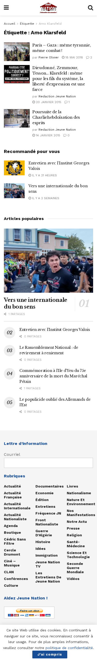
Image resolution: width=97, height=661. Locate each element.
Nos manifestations (81, 513)
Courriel (12, 454)
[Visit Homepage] (48, 8)
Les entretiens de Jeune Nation (48, 577)
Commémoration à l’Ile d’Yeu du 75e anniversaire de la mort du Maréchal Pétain (53, 376)
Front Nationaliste (46, 522)
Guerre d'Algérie (43, 533)
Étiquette (27, 23)
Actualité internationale (17, 506)
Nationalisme (79, 493)
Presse (73, 528)
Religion (74, 535)
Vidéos (73, 579)
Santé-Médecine (76, 544)
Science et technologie (78, 555)
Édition (42, 500)
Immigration (46, 555)
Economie (44, 493)
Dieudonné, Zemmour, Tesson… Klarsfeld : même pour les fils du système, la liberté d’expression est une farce (58, 78)
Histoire (42, 542)
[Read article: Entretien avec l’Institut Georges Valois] (14, 168)
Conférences (16, 579)
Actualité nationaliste (15, 517)
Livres (72, 486)
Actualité (12, 486)
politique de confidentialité (69, 648)
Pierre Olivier (49, 57)
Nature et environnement (81, 502)
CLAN (9, 572)
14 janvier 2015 (47, 135)
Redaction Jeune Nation (57, 96)
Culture (11, 585)
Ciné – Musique (12, 563)
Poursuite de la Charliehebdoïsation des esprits (56, 117)
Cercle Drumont (12, 552)
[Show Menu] (6, 8)
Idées (40, 548)
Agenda (11, 526)
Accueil (9, 23)
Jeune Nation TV (47, 564)
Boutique (12, 532)
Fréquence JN (48, 513)
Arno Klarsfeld (50, 23)
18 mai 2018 (73, 57)
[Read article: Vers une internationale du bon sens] (14, 190)
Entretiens (45, 506)
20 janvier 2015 (48, 102)
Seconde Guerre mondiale (75, 568)
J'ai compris (50, 654)
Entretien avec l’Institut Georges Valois (54, 329)
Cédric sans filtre (15, 541)
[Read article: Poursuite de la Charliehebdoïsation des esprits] (17, 118)
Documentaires (49, 486)
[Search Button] (90, 8)
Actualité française (13, 495)
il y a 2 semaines (45, 198)
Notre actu (77, 521)
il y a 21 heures (44, 175)
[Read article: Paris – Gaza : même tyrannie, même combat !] (17, 51)
